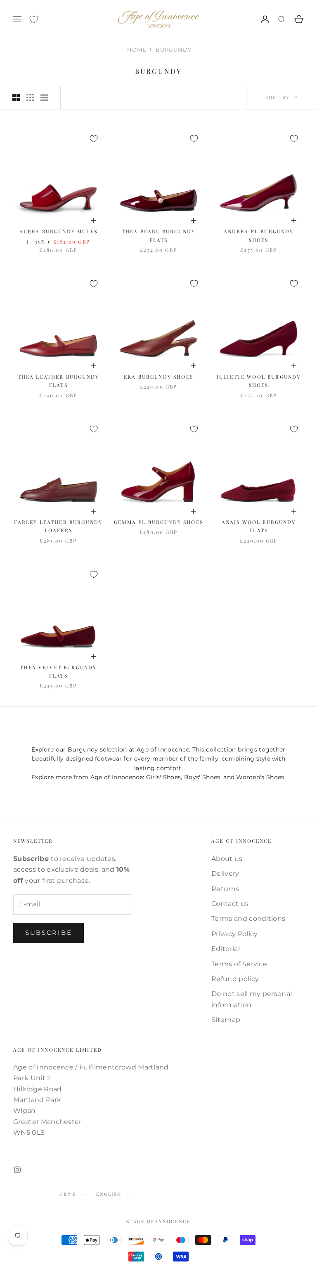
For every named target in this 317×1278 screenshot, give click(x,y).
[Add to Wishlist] (94, 139)
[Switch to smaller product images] (30, 97)
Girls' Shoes (163, 777)
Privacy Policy (234, 934)
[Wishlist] (34, 19)
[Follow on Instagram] (17, 1170)
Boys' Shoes (202, 777)
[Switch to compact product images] (44, 97)
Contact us (229, 904)
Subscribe (48, 933)
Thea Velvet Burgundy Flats (58, 671)
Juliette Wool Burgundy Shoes (259, 380)
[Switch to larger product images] (16, 97)
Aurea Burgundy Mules (58, 231)
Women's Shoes (260, 777)
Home (137, 49)
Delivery (225, 873)
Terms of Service (239, 964)
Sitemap (225, 1020)
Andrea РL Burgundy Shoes (259, 235)
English (108, 1194)
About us (227, 859)
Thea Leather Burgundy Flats (58, 380)
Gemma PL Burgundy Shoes (158, 522)
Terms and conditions (248, 918)
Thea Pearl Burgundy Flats (158, 235)
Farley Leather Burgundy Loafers (58, 526)
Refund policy (235, 979)
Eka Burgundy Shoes (158, 376)
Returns (225, 889)
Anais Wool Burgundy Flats (259, 526)
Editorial (225, 949)
